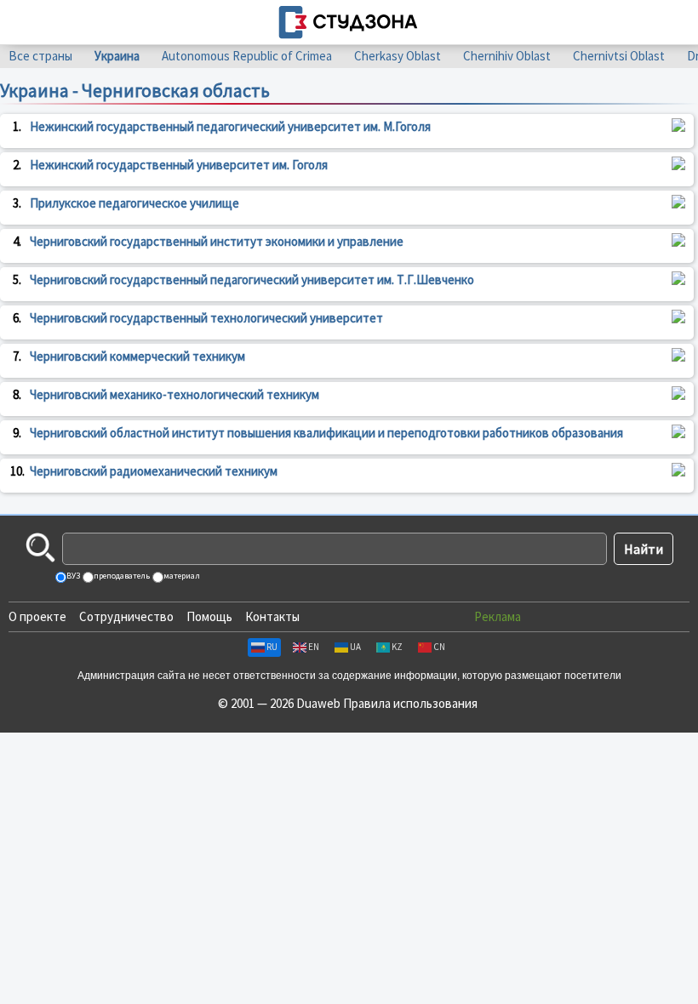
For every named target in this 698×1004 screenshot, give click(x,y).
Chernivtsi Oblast (619, 56)
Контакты (272, 616)
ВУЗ (72, 575)
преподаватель (121, 575)
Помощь (209, 616)
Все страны (40, 56)
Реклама (497, 616)
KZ (397, 647)
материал (181, 575)
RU (271, 647)
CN (439, 647)
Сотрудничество (126, 616)
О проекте (37, 616)
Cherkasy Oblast (397, 56)
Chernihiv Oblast (507, 56)
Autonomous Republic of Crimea (247, 56)
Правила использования (410, 703)
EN (313, 647)
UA (355, 647)
